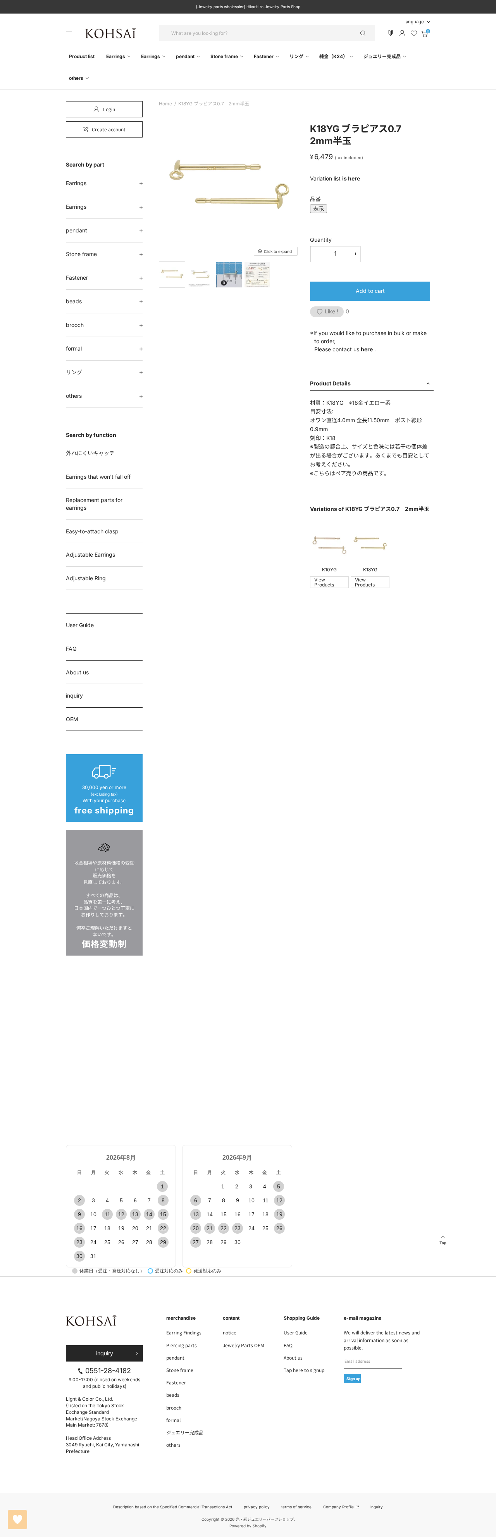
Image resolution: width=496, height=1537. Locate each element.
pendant (186, 56)
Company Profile (339, 1506)
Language (413, 21)
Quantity (321, 239)
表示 (318, 209)
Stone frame (224, 56)
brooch (75, 324)
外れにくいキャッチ (90, 453)
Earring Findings (184, 1332)
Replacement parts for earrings (94, 504)
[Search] (362, 33)
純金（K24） (334, 56)
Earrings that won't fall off (98, 476)
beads (74, 301)
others (76, 78)
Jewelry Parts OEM (243, 1345)
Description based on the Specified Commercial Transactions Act (172, 1506)
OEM (72, 719)
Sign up (353, 1378)
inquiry (74, 695)
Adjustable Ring (86, 578)
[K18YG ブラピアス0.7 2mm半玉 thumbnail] (172, 274)
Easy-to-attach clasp (92, 531)
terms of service (296, 1506)
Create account (109, 129)
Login (109, 109)
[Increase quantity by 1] (355, 254)
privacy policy (257, 1506)
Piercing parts (181, 1345)
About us (77, 672)
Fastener (264, 56)
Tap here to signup (304, 1370)
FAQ (71, 648)
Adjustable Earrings (90, 554)
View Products (324, 582)
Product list (82, 56)
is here (351, 178)
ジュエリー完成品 (382, 56)
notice (229, 1332)
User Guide (80, 625)
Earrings (116, 56)
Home (165, 104)
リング (297, 56)
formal (74, 348)
